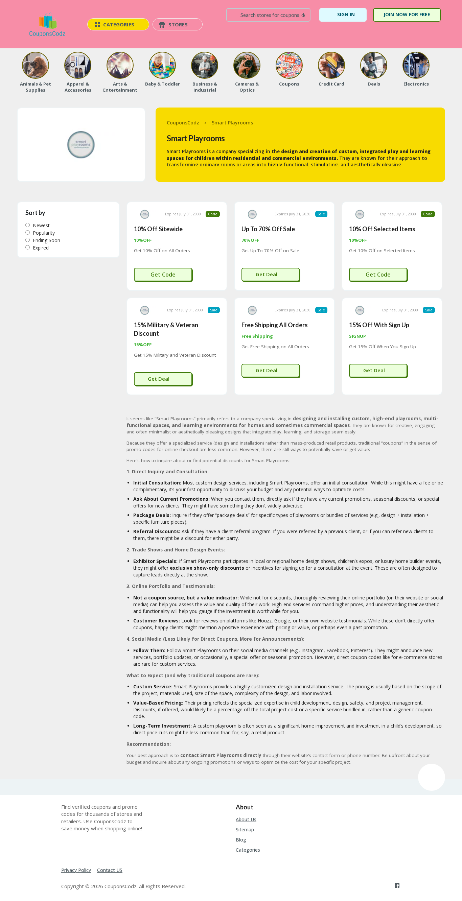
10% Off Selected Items (382, 229)
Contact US (109, 870)
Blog (241, 839)
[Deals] (373, 65)
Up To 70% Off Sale (268, 229)
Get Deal (267, 274)
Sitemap (245, 829)
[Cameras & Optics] (246, 65)
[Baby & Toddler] (162, 65)
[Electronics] (416, 65)
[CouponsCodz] (48, 25)
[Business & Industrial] (204, 65)
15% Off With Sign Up (379, 325)
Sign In (346, 14)
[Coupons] (289, 65)
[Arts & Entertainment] (120, 65)
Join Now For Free (407, 14)
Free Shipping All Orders (274, 325)
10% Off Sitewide (158, 229)
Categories (248, 850)
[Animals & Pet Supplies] (35, 65)
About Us (246, 819)
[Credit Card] (331, 65)
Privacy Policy (76, 870)
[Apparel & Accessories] (77, 65)
